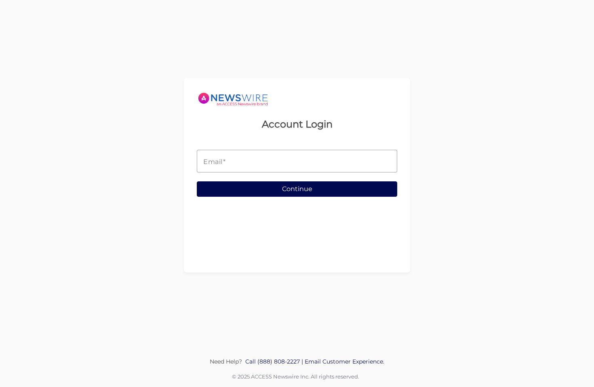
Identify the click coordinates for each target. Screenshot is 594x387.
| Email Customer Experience (342, 361)
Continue (297, 189)
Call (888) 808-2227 (273, 361)
